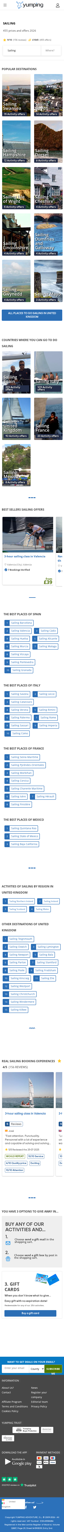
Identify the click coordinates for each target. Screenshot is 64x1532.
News (34, 1387)
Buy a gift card (30, 1313)
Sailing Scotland (17, 909)
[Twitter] (35, 1508)
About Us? (8, 1387)
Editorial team (39, 1401)
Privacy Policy (39, 1406)
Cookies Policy (10, 1411)
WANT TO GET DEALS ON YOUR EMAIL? (31, 1362)
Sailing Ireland (51, 901)
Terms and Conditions (15, 1406)
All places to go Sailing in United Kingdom (32, 315)
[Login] (57, 5)
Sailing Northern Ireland (21, 901)
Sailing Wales (42, 909)
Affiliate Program (12, 1401)
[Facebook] (26, 1508)
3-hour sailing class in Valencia (24, 556)
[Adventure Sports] (30, 5)
